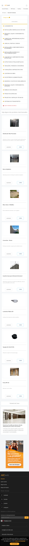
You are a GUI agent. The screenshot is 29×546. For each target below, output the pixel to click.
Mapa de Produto (5, 487)
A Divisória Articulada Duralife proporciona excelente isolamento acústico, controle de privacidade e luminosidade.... (13, 430)
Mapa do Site (4, 484)
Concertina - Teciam (7, 240)
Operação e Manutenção (7, 534)
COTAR (20, 147)
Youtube (5, 499)
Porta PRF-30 (6, 382)
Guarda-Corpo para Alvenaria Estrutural (12, 276)
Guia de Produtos (5, 8)
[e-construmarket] (6, 521)
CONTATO (8, 147)
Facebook (6, 495)
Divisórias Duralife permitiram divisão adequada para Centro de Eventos (12, 426)
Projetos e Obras (5, 525)
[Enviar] (26, 517)
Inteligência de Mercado (7, 530)
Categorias (6, 17)
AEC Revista (13, 8)
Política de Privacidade (20, 541)
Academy (19, 8)
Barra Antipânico (7, 169)
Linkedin (5, 503)
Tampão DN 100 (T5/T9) (8, 347)
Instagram (6, 507)
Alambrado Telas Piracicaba (9, 133)
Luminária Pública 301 (8, 311)
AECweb (4, 12)
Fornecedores (25, 8)
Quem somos (4, 481)
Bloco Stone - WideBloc (8, 205)
